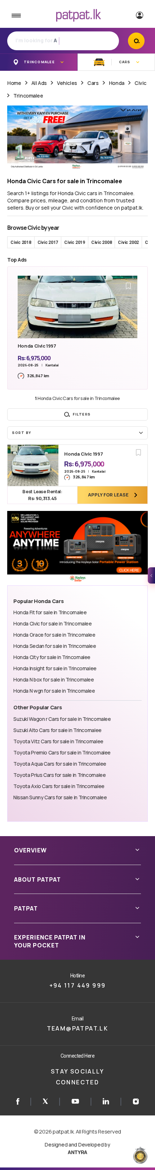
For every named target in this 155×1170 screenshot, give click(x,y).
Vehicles (67, 82)
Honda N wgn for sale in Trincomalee (54, 690)
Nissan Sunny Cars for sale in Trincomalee (60, 797)
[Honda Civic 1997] (33, 465)
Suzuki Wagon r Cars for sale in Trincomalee (62, 718)
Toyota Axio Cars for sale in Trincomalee (59, 786)
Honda (116, 82)
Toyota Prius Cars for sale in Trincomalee (59, 774)
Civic (140, 82)
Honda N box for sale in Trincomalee (53, 679)
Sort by (21, 432)
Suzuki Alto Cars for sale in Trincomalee (57, 730)
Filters (82, 414)
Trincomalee (28, 95)
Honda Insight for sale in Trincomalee (55, 668)
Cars (92, 82)
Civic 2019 (74, 242)
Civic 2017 (47, 242)
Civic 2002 (128, 242)
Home (14, 82)
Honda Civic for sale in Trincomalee (52, 623)
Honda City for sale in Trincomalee (51, 657)
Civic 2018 (20, 242)
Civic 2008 (101, 242)
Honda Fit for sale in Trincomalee (50, 612)
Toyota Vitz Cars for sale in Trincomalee (58, 741)
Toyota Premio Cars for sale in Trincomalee (62, 752)
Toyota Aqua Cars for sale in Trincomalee (59, 763)
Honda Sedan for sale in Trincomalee (54, 645)
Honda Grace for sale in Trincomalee (54, 634)
